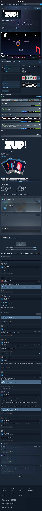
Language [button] (15, 253)
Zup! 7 (23, 125)
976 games (4, 392)
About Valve (13, 488)
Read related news (4, 84)
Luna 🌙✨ (5, 339)
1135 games (5, 296)
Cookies (20, 493)
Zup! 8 (25, 125)
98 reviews (8, 357)
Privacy (20, 488)
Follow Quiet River (8, 205)
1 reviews (4, 431)
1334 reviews (9, 340)
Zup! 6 (20, 125)
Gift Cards (3, 495)
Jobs (12, 490)
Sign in (2, 61)
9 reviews (8, 264)
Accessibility (21, 490)
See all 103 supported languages (26, 72)
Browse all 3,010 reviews (21, 476)
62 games (4, 264)
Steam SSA (4, 490)
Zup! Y (15, 126)
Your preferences (18, 238)
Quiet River (17, 27)
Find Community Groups (5, 87)
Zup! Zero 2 (37, 125)
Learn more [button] (38, 96)
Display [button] (31, 253)
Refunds (20, 495)
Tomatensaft (5, 277)
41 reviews (8, 392)
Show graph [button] (38, 253)
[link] (31, 111)
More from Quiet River (9, 199)
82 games (4, 278)
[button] (2, 4)
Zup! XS (3, 126)
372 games (4, 340)
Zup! (8, 109)
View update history (5, 83)
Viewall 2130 (38, 78)
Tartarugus (5, 295)
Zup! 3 (12, 109)
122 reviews (5, 418)
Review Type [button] (3, 253)
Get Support (29, 492)
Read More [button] (38, 314)
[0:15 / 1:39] (21, 43)
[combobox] (31, 4)
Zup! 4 (15, 109)
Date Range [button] (21, 253)
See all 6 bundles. (4, 130)
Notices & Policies (22, 492)
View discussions (4, 86)
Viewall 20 (38, 85)
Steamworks (4, 492)
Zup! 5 (17, 109)
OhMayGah (5, 263)
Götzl (4, 391)
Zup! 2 (10, 109)
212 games (4, 357)
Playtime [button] (26, 253)
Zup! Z (10, 126)
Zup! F (8, 126)
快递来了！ (5, 325)
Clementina (5, 356)
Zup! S (5, 126)
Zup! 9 (28, 125)
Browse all (38, 134)
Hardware (13, 492)
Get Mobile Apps (30, 490)
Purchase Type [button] (9, 253)
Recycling (13, 493)
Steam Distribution (5, 493)
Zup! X (30, 125)
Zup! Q (13, 126)
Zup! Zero (33, 125)
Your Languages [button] (6, 256)
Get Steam (29, 488)
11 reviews (8, 278)
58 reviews (9, 296)
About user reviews (12, 238)
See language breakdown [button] (4, 238)
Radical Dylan (5, 417)
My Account (29, 493)
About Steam (4, 488)
